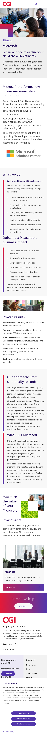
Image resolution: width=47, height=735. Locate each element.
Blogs (28, 669)
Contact (23, 606)
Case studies (31, 673)
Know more (7, 644)
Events (29, 677)
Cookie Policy (8, 732)
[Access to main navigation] (42, 4)
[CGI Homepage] (7, 4)
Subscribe (8, 674)
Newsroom (31, 665)
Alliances (7, 40)
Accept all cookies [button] (23, 713)
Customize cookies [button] (23, 719)
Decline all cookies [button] (23, 724)
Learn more (14, 587)
